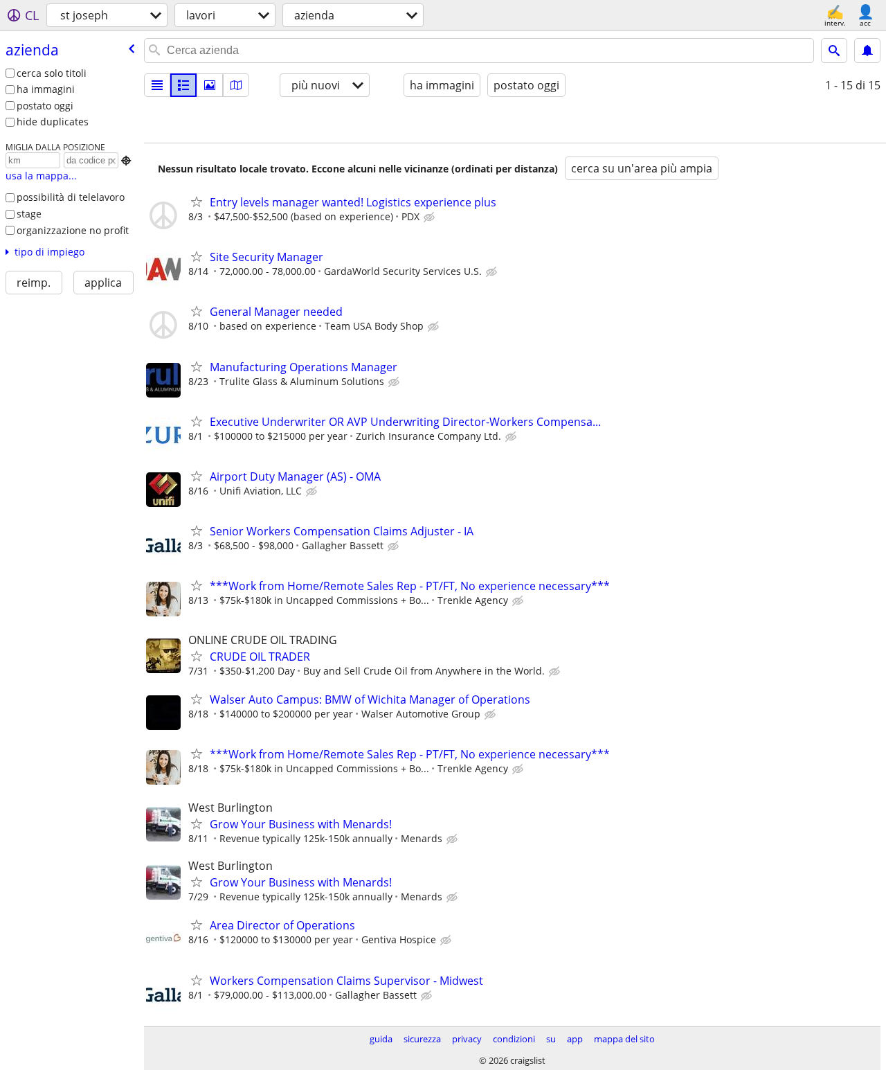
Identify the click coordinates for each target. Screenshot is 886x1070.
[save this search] (867, 50)
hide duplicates (53, 121)
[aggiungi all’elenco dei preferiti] (196, 201)
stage (29, 213)
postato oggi (45, 105)
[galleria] (210, 85)
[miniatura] (183, 85)
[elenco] (157, 85)
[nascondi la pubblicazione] (430, 217)
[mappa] (236, 85)
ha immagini (46, 89)
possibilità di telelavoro (71, 197)
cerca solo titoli (52, 73)
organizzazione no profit (73, 230)
